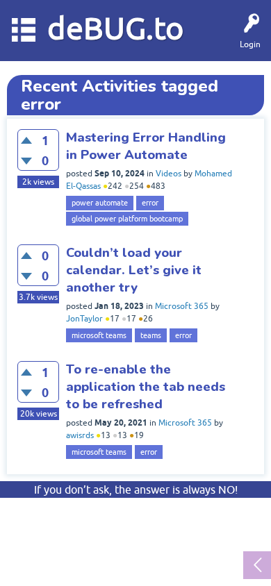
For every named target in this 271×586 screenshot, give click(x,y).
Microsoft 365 (181, 306)
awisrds (80, 435)
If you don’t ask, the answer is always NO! (136, 489)
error (150, 203)
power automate (100, 203)
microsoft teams (99, 335)
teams (150, 335)
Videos (168, 173)
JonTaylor (84, 319)
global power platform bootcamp (127, 219)
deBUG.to (115, 28)
